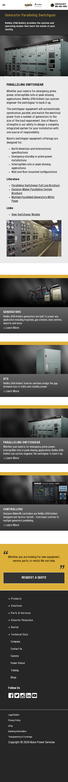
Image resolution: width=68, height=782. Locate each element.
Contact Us (16, 649)
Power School (18, 663)
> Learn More (11, 328)
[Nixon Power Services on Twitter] (16, 695)
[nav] (4, 7)
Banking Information (17, 731)
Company (15, 642)
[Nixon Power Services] (34, 5)
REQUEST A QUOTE (34, 578)
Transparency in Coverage (20, 737)
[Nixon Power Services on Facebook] (10, 695)
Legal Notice (13, 715)
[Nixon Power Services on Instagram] (22, 695)
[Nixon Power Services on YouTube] (34, 695)
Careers (15, 656)
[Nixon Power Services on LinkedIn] (28, 695)
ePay (10, 726)
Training (15, 670)
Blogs (13, 677)
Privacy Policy (14, 720)
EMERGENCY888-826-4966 (61, 5)
